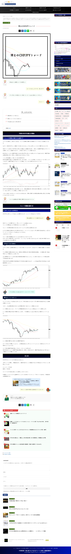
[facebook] (22, 31)
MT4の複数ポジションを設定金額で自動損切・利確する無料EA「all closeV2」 (26, 444)
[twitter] (20, 31)
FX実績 (62, 113)
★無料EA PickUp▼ (42, 7)
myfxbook (57, 120)
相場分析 (56, 130)
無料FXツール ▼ (28, 7)
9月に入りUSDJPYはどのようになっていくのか (18, 508)
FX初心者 (57, 61)
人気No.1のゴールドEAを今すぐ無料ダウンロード (62, 218)
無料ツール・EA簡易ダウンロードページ (18, 413)
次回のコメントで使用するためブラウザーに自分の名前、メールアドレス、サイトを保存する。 (21, 485)
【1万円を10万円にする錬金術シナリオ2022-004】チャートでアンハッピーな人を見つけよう (28, 523)
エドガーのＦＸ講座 (7, 452)
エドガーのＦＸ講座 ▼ (42, 10)
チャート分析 (57, 125)
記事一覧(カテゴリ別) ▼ (57, 10)
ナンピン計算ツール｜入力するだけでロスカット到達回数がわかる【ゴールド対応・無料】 (28, 429)
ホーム (14, 7)
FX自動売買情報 (57, 118)
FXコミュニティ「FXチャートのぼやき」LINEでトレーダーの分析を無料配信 (24, 514)
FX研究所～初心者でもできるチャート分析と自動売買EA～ (35, 550)
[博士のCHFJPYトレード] (25, 31)
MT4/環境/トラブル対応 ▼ (14, 10)
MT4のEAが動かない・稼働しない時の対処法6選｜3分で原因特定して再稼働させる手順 (28, 437)
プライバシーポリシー (33, 548)
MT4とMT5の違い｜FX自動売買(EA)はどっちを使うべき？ (66, 184)
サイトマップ (39, 548)
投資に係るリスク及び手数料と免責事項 (23, 548)
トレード (62, 125)
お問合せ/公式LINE (35, 12)
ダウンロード (67, 123)
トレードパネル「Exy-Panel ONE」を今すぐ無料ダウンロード (62, 213)
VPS (61, 120)
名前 (4, 472)
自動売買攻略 (58, 56)
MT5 (66, 118)
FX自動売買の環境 (66, 116)
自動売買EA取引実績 (59, 63)
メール (4, 476)
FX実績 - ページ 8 (65, 227)
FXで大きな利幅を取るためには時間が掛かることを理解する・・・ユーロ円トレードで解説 (27, 531)
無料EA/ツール (58, 65)
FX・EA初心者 (67, 111)
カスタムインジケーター (59, 123)
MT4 (63, 118)
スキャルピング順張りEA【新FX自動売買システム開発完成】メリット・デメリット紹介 (65, 238)
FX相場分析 (6, 454)
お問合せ (44, 548)
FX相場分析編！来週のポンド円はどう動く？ (18, 500)
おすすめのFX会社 (28, 10)
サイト (4, 481)
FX (62, 111)
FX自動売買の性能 (58, 116)
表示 (9, 128)
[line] (28, 31)
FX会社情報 (57, 113)
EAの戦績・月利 (57, 111)
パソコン (67, 125)
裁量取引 (9, 454)
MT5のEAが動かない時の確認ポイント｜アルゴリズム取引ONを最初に (66, 193)
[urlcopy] (33, 31)
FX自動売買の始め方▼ (56, 7)
